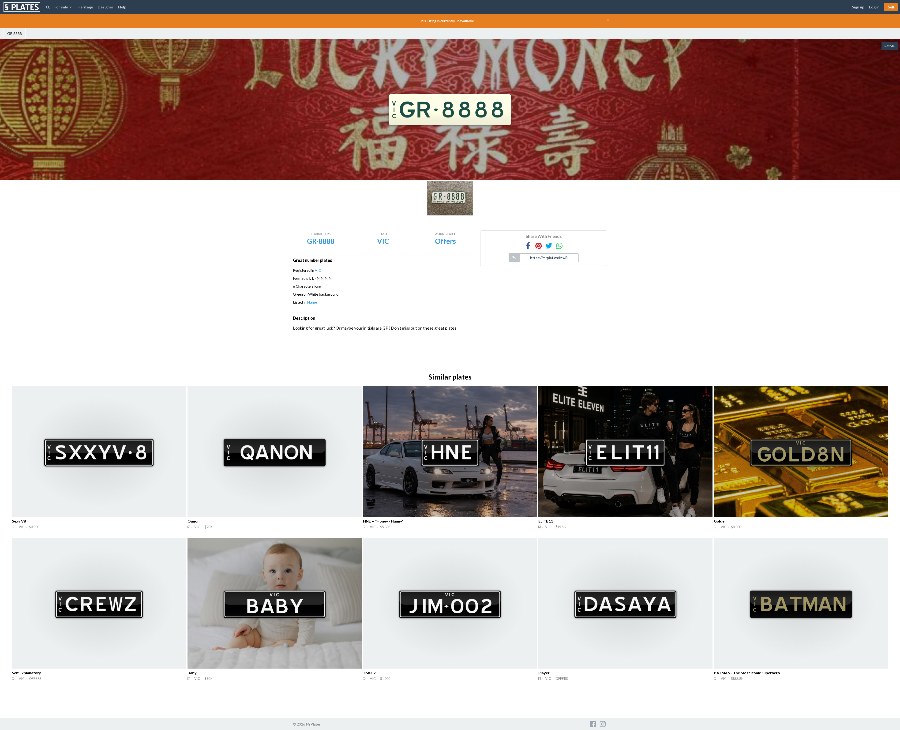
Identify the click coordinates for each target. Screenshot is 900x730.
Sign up (858, 7)
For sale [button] (61, 7)
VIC (318, 270)
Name (312, 302)
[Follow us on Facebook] (593, 723)
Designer (105, 7)
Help (122, 7)
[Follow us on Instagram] (603, 723)
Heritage (85, 7)
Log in (874, 7)
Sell (891, 7)
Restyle (890, 46)
